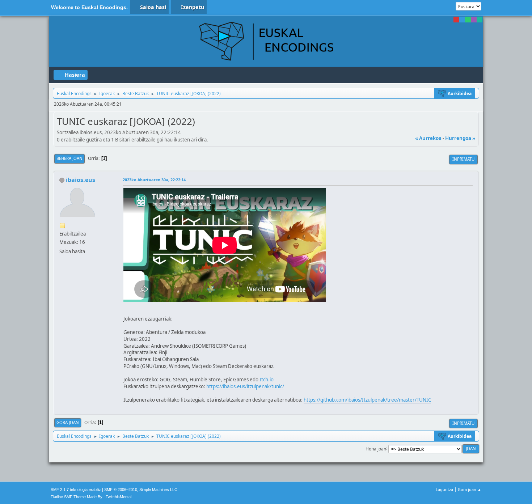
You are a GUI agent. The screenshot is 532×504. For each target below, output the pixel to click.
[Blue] (462, 19)
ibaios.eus (80, 180)
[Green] (468, 19)
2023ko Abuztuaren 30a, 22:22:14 (154, 179)
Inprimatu (463, 159)
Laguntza (444, 489)
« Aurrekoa (428, 138)
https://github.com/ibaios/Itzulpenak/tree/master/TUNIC (367, 400)
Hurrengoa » (460, 138)
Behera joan (69, 158)
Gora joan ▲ (469, 489)
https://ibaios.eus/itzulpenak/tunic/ (245, 386)
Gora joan (67, 422)
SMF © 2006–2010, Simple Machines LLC (140, 489)
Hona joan (376, 448)
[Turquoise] (479, 19)
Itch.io (266, 379)
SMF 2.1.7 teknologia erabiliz (76, 489)
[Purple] (474, 19)
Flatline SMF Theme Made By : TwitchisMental (91, 497)
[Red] (456, 19)
